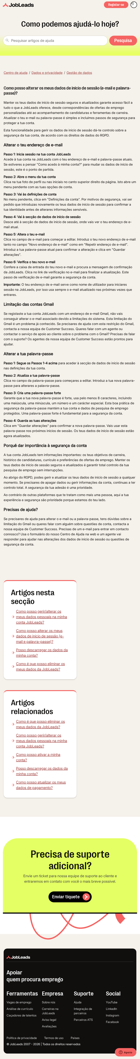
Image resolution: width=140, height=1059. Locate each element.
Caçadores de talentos (21, 1015)
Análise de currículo (20, 1009)
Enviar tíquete (66, 896)
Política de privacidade (22, 1038)
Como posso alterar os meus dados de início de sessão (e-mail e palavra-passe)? (40, 636)
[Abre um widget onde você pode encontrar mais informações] (125, 1052)
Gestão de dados (79, 73)
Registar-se (116, 5)
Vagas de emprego (19, 1002)
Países (75, 1038)
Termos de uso (53, 1038)
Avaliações (49, 1026)
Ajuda (77, 1002)
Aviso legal (49, 1020)
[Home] (18, 4)
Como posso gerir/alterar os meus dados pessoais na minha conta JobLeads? (41, 616)
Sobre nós (48, 1002)
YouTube (111, 1002)
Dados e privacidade (47, 73)
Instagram (112, 1015)
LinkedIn (111, 1009)
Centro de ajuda (16, 73)
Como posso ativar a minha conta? (38, 757)
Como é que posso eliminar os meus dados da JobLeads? (40, 666)
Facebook (112, 1022)
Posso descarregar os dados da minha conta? (42, 653)
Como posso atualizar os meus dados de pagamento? (41, 785)
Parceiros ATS (83, 1020)
